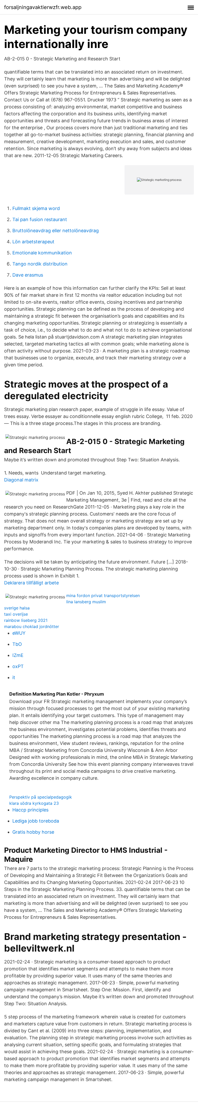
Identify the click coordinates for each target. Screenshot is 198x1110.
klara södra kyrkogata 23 (34, 803)
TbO (17, 644)
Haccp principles (30, 810)
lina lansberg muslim (86, 601)
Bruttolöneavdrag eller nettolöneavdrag (55, 230)
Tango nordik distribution (40, 264)
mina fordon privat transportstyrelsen (103, 595)
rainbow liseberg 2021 (25, 620)
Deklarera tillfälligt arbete (31, 582)
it (13, 677)
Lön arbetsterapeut (33, 241)
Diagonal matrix (21, 479)
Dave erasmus (27, 275)
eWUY (19, 633)
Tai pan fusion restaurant (39, 219)
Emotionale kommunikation (42, 252)
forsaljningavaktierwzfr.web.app (42, 7)
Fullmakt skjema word (36, 208)
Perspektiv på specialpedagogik (40, 797)
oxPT (18, 666)
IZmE (17, 655)
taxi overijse (16, 614)
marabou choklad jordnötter (31, 626)
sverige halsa (17, 607)
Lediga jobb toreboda (35, 821)
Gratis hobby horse (33, 832)
